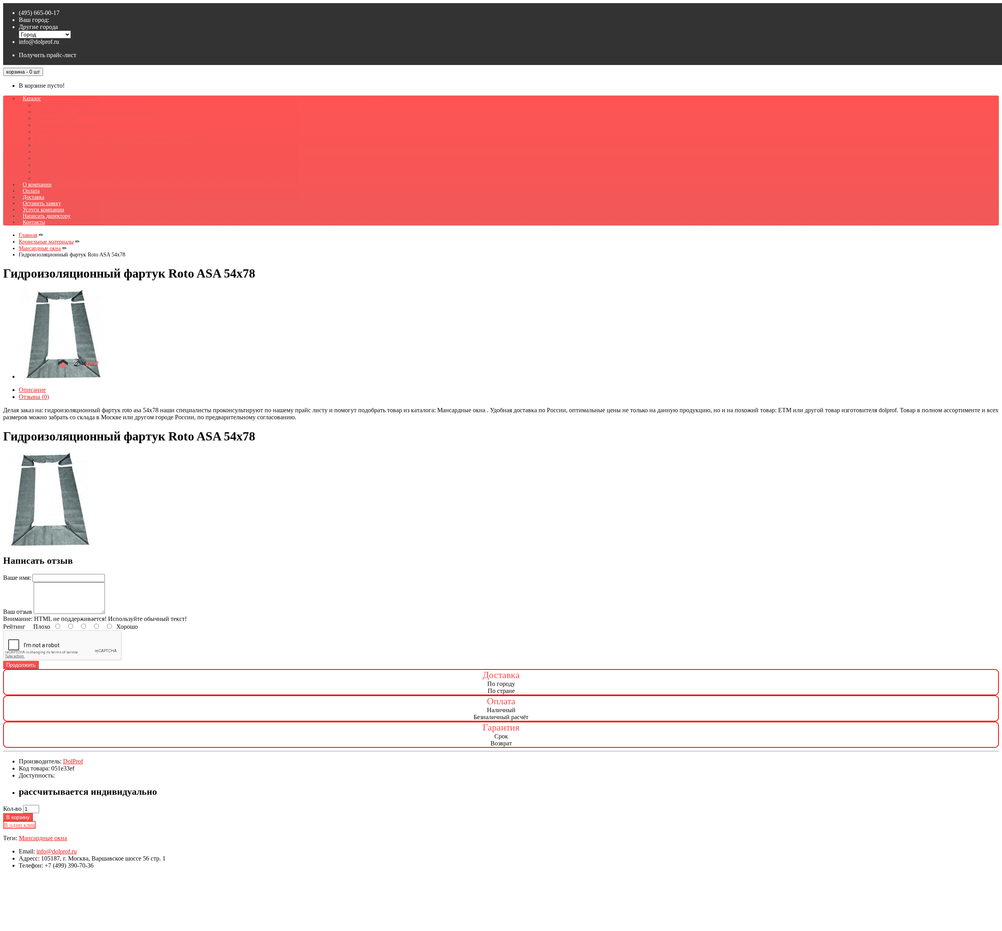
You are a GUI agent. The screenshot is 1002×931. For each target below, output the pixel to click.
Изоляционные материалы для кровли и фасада (94, 111)
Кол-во (12, 808)
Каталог (32, 98)
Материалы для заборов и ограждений (83, 145)
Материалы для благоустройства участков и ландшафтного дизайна (121, 138)
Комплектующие (55, 118)
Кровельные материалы (64, 125)
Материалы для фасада (63, 151)
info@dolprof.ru (39, 41)
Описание (32, 389)
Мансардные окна (43, 838)
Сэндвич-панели (55, 171)
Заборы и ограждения (62, 105)
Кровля (43, 131)
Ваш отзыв (17, 611)
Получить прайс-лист (47, 55)
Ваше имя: (17, 577)
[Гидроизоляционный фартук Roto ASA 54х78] (63, 376)
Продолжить (21, 665)
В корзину (18, 817)
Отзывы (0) (34, 396)
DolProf (73, 761)
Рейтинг (14, 626)
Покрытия (47, 165)
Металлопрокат (54, 158)
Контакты (34, 222)
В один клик (19, 825)
